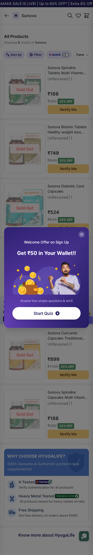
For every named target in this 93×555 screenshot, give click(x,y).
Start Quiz (43, 313)
